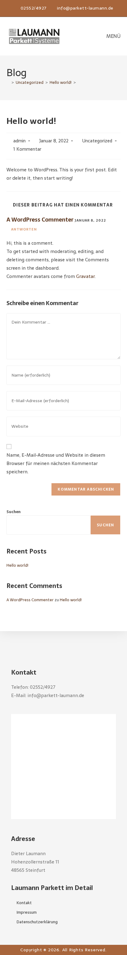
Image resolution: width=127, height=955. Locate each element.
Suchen (13, 511)
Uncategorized (97, 141)
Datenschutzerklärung (37, 922)
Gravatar (85, 276)
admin (19, 141)
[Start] (8, 82)
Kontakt (24, 903)
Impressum (27, 912)
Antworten (24, 229)
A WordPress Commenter (39, 219)
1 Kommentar (27, 149)
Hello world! (17, 565)
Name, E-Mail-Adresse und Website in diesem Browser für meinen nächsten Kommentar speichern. (55, 463)
